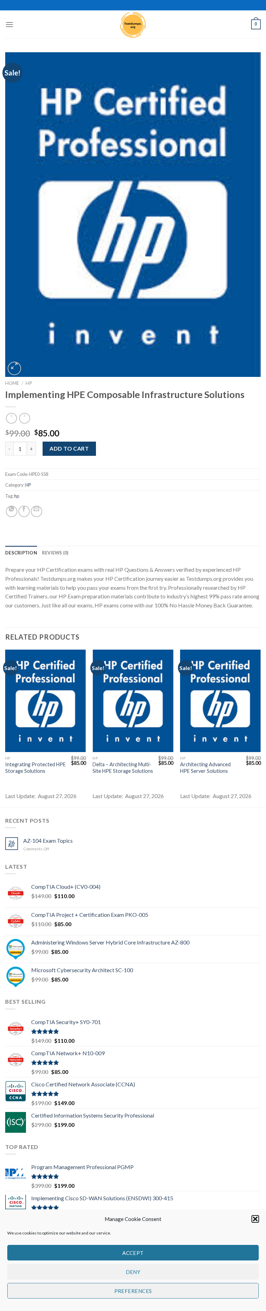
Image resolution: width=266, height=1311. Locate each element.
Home (12, 383)
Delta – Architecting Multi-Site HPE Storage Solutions (122, 767)
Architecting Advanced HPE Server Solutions (205, 767)
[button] (255, 1218)
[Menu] (9, 24)
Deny (133, 1272)
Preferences (133, 1291)
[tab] (21, 553)
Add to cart (69, 448)
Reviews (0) (55, 552)
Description (21, 552)
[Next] (260, 727)
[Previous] (5, 727)
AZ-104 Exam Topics (48, 840)
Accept (133, 1253)
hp (16, 496)
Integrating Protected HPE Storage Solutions (35, 767)
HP (29, 383)
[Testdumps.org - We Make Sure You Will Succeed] (133, 24)
